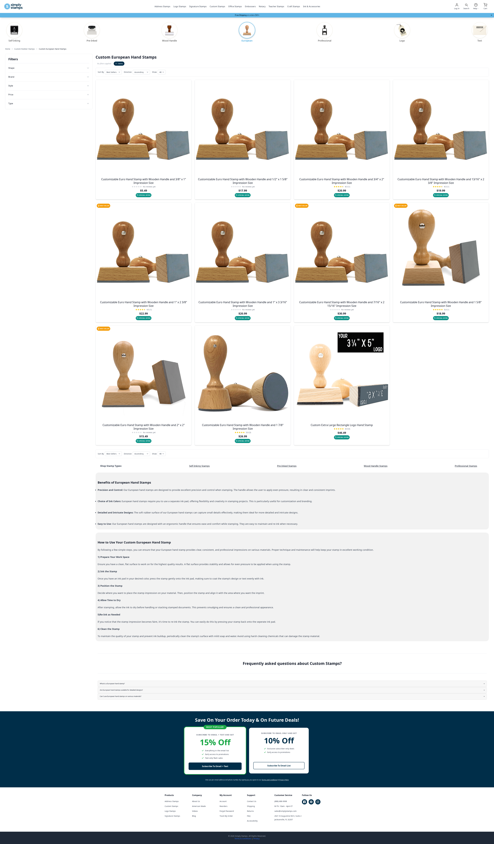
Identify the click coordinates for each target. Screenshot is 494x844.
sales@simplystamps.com (285, 811)
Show (154, 72)
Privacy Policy (284, 780)
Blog (194, 816)
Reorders (223, 806)
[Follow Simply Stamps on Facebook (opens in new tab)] (304, 801)
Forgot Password (227, 811)
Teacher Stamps (276, 6)
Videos (195, 811)
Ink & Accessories (311, 6)
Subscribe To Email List (279, 765)
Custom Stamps (217, 6)
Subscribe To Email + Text (215, 766)
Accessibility (252, 821)
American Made (199, 806)
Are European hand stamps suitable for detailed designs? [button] (121, 690)
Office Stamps (235, 6)
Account (223, 801)
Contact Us (251, 801)
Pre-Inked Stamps (287, 465)
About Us (196, 801)
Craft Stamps (293, 6)
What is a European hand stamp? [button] (112, 683)
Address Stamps (162, 6)
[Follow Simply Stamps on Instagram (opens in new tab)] (317, 801)
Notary (262, 6)
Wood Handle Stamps (375, 465)
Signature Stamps (198, 6)
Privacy (256, 838)
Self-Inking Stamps (199, 465)
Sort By (101, 72)
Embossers (250, 6)
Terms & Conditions (243, 838)
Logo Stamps (179, 6)
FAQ (248, 816)
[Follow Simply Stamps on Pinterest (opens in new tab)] (311, 801)
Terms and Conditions (269, 780)
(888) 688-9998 (280, 801)
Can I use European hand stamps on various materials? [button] (120, 696)
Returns (250, 811)
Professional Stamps (466, 465)
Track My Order (226, 816)
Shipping (251, 806)
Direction (128, 72)
